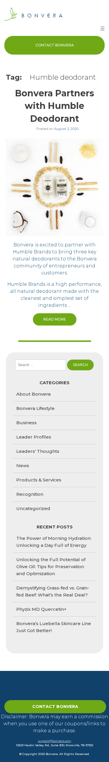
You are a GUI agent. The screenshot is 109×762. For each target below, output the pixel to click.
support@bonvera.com (54, 741)
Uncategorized (33, 508)
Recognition (29, 494)
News (22, 465)
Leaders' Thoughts (37, 451)
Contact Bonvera (54, 45)
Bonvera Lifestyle (35, 408)
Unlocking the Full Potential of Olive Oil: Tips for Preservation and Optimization (50, 566)
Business (26, 422)
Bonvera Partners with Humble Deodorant (54, 106)
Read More (54, 319)
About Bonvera (33, 394)
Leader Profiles (33, 437)
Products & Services (38, 480)
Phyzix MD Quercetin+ (41, 609)
